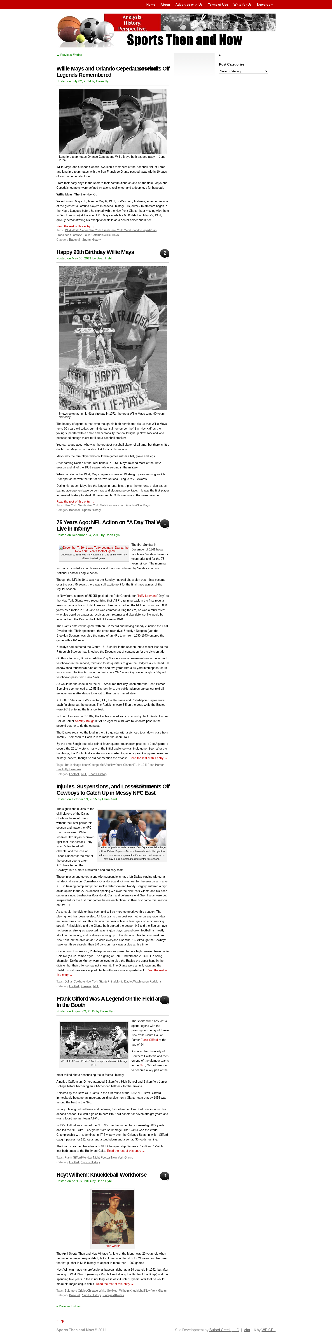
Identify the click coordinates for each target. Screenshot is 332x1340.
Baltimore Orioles (76, 1290)
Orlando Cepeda (140, 230)
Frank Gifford (149, 1039)
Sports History (91, 239)
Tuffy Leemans (147, 595)
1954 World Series (77, 230)
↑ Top (60, 1321)
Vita (247, 1330)
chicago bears (80, 764)
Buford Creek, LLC (224, 1330)
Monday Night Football (96, 1157)
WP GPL (269, 1330)
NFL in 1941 (139, 764)
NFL (84, 774)
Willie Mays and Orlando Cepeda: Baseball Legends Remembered (107, 72)
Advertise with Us (189, 4)
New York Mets (120, 230)
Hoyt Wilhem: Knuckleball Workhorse (101, 1175)
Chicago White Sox (99, 1290)
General (86, 986)
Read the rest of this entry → (75, 226)
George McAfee (99, 764)
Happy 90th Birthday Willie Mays (95, 252)
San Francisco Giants (120, 505)
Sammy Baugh (84, 721)
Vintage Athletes (113, 1295)
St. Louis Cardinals (91, 235)
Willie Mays (111, 235)
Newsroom (265, 4)
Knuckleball (137, 1290)
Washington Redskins (147, 981)
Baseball (74, 239)
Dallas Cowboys (75, 981)
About (165, 4)
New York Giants (99, 230)
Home (150, 4)
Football (74, 774)
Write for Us (243, 4)
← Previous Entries (69, 54)
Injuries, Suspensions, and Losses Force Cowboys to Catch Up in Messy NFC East (105, 789)
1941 (68, 764)
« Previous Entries (68, 1306)
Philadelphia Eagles (120, 981)
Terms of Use (218, 4)
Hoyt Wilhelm (113, 1245)
